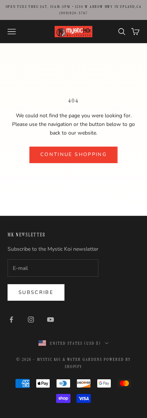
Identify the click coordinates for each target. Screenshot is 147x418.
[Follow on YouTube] (50, 319)
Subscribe (36, 292)
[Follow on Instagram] (31, 319)
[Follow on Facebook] (11, 319)
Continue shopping (73, 154)
